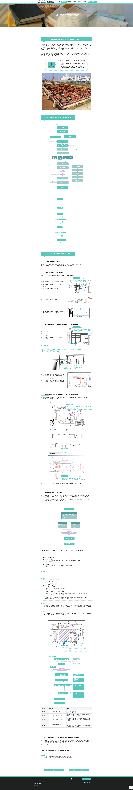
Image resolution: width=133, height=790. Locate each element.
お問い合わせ (92, 1)
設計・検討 (36, 785)
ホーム (58, 1)
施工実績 (69, 1)
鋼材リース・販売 (37, 783)
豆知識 (84, 1)
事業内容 (35, 779)
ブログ (79, 1)
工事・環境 (36, 781)
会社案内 (74, 1)
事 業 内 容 (64, 1)
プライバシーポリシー (86, 782)
